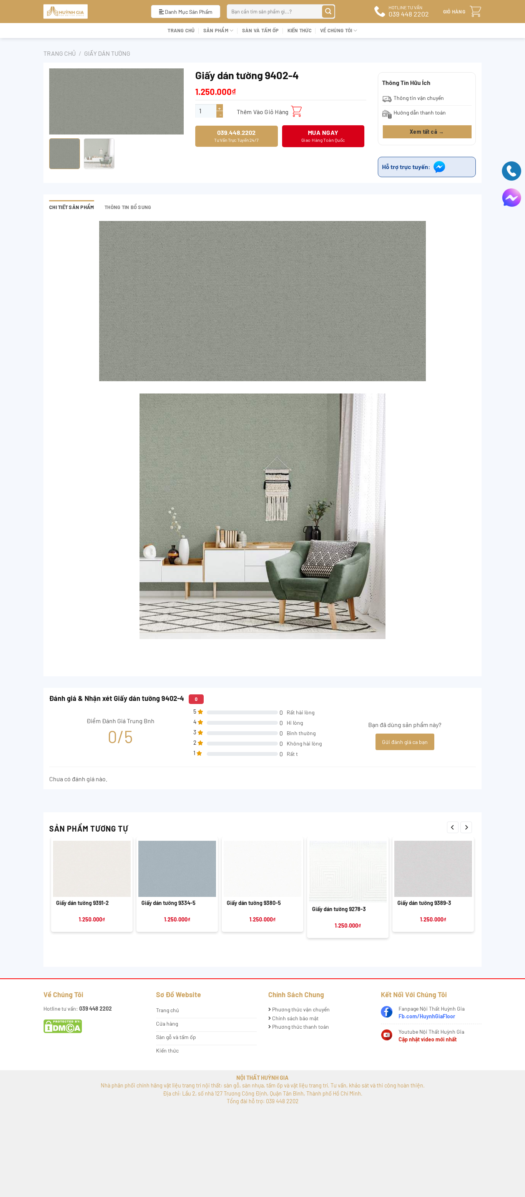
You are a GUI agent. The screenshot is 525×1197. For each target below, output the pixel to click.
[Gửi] (328, 11)
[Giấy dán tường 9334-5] (177, 869)
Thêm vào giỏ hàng (263, 111)
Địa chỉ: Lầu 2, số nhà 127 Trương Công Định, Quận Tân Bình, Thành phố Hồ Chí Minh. (262, 1093)
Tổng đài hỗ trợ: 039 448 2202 (263, 1101)
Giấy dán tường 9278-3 (339, 909)
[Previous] (453, 827)
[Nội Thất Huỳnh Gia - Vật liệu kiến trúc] (91, 11)
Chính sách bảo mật (295, 1018)
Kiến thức (299, 30)
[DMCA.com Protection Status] (62, 1026)
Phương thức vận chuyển (300, 1009)
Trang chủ (181, 30)
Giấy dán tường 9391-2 (82, 903)
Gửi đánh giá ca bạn (405, 742)
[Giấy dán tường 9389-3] (433, 869)
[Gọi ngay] (511, 170)
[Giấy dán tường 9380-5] (262, 869)
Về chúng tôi (336, 30)
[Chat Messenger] (511, 197)
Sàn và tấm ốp (260, 30)
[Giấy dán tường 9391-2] (92, 869)
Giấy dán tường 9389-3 (424, 903)
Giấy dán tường (107, 53)
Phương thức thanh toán (300, 1026)
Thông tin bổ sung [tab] (128, 207)
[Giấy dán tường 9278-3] (348, 872)
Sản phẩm (215, 30)
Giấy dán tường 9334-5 (168, 903)
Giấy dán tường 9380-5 (254, 903)
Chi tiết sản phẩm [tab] (71, 207)
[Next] (466, 827)
